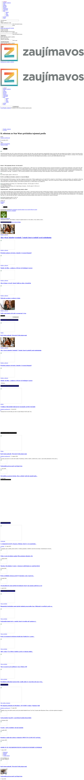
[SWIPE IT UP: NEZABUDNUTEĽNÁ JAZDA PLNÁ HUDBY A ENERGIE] (4, 744)
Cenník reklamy (6, 755)
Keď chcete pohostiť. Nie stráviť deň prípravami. (14, 335)
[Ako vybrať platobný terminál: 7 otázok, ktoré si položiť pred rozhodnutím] (8, 233)
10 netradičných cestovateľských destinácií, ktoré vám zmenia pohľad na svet (21, 585)
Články (2, 332)
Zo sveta (5, 130)
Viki (7, 13)
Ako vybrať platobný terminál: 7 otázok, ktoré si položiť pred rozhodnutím (26, 237)
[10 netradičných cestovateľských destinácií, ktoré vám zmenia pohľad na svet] (4, 583)
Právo (4, 18)
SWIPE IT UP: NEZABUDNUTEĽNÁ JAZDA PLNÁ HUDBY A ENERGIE (21, 747)
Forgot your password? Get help (7, 28)
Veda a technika (4, 603)
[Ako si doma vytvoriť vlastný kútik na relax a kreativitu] (8, 279)
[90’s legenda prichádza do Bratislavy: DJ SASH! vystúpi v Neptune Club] (11, 701)
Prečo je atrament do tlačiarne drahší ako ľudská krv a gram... (17, 636)
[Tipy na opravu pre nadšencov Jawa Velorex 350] (8, 663)
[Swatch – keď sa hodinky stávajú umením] (4, 725)
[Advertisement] (24, 65)
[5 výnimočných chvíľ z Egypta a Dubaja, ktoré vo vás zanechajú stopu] (11, 540)
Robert (7, 12)
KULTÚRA (4, 685)
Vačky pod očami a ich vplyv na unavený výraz (13, 313)
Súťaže (4, 16)
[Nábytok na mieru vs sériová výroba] (8, 294)
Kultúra (4, 5)
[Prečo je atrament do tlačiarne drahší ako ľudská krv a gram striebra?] (8, 632)
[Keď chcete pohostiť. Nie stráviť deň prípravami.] (8, 331)
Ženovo (4, 7)
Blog (4, 11)
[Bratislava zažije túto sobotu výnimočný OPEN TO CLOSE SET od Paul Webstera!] (4, 735)
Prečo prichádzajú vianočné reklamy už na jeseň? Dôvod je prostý (23, 209)
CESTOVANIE (6, 523)
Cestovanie (5, 9)
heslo (14, 25)
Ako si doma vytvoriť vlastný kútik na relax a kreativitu (16, 283)
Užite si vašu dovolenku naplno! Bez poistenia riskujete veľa (17, 556)
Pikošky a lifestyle (7, 2)
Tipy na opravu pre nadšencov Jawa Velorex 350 (14, 666)
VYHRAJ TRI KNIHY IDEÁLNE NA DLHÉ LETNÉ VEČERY (18, 406)
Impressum (5, 752)
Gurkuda (2, 546)
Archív (7, 15)
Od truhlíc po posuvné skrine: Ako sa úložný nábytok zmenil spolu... (19, 476)
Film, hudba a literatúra (5, 703)
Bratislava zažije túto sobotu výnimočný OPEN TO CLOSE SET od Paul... (21, 737)
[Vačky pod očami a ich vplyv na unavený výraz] (8, 309)
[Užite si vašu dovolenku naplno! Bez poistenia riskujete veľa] (4, 553)
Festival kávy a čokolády (11, 210)
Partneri (4, 754)
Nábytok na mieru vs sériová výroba (10, 298)
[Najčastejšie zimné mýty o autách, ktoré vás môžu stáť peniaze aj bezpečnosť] (8, 617)
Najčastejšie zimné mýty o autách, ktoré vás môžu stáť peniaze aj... (18, 621)
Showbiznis (5, 8)
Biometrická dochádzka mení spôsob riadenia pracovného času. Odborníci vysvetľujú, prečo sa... (27, 606)
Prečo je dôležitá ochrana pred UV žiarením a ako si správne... (17, 575)
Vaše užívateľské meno (17, 24)
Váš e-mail (15, 32)
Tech (4, 4)
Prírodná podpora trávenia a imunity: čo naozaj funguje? (16, 253)
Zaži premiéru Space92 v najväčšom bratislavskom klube (16, 717)
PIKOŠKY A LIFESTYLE (9, 320)
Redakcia (5, 753)
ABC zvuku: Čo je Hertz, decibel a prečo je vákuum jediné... (17, 651)
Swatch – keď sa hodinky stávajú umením (12, 727)
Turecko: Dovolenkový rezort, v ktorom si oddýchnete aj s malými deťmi (20, 566)
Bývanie (5, 6)
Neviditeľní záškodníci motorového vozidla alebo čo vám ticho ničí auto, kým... (22, 681)
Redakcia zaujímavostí (5, 137)
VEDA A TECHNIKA (8, 591)
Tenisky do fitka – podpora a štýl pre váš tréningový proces (16, 268)
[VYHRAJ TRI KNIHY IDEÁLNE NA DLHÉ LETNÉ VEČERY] (11, 403)
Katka (7, 14)
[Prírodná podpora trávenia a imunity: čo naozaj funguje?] (8, 249)
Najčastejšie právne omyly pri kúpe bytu (11, 466)
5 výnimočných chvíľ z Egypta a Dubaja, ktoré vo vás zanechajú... (18, 543)
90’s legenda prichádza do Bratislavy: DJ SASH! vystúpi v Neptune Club (20, 705)
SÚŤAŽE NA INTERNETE (10, 386)
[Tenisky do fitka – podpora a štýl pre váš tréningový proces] (8, 264)
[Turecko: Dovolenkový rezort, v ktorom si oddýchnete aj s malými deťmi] (4, 563)
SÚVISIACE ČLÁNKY (6, 222)
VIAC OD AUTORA (16, 222)
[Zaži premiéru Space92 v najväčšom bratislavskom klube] (4, 715)
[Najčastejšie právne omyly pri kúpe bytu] (4, 463)
